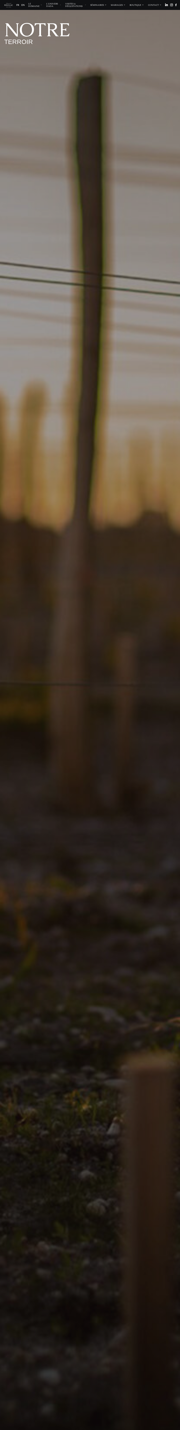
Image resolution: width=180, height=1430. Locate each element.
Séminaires (97, 5)
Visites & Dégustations (74, 4)
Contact (153, 5)
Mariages (117, 5)
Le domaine (34, 4)
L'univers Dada (52, 4)
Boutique (135, 5)
